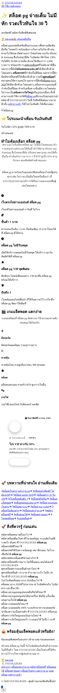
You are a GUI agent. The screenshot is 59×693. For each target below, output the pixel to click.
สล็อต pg (31, 96)
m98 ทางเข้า (14, 104)
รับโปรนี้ (21, 462)
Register (17, 6)
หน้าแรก (6, 667)
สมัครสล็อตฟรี (38, 667)
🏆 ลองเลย (7, 39)
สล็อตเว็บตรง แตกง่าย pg (34, 671)
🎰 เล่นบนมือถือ (22, 39)
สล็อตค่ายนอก (13, 671)
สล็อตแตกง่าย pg (20, 667)
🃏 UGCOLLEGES (11, 2)
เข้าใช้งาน (7, 6)
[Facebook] (2, 687)
